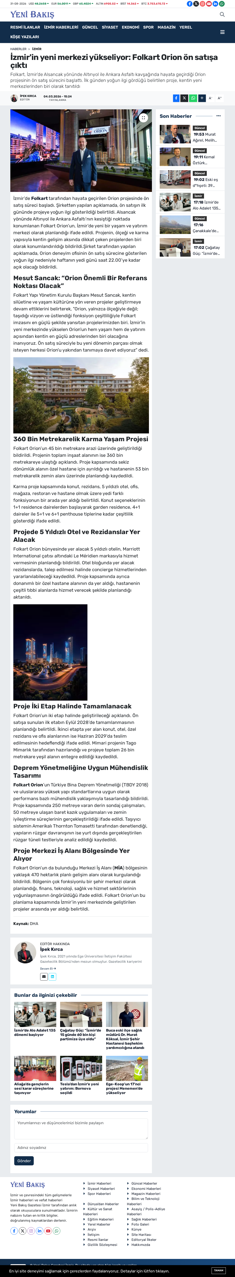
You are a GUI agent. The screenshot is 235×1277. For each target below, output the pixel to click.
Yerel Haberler (99, 1224)
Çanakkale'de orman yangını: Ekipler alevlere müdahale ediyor (206, 228)
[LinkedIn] (39, 1231)
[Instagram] (31, 1231)
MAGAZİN (167, 27)
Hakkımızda (140, 1245)
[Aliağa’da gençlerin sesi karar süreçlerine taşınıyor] (35, 1068)
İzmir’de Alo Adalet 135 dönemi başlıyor (35, 1032)
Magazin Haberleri (145, 1194)
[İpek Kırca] (25, 952)
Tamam (218, 1270)
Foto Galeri (140, 1224)
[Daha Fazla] (202, 98)
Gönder (24, 1161)
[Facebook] (14, 1231)
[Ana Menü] (222, 32)
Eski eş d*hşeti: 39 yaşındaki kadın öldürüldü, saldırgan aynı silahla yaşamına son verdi (206, 182)
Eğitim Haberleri (101, 1219)
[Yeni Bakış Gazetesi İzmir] (32, 14)
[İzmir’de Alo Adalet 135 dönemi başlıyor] (35, 1014)
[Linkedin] (52, 977)
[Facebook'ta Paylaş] (176, 98)
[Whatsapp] (56, 1231)
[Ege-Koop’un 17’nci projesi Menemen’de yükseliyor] (127, 1068)
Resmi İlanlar (98, 1240)
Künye (136, 1229)
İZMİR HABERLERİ (61, 27)
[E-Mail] (44, 977)
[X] (22, 1231)
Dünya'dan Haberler (103, 1204)
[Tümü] (218, 116)
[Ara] (222, 15)
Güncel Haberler (144, 1183)
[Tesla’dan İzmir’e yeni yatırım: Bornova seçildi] (81, 1068)
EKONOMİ (130, 27)
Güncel (200, 128)
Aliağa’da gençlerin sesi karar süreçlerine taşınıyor (34, 1088)
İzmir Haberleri (99, 1183)
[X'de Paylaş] (184, 98)
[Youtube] (48, 1231)
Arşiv (92, 1229)
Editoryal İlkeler (144, 1240)
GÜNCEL (90, 27)
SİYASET (110, 27)
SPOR (148, 27)
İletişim (93, 1235)
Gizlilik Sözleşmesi (102, 1245)
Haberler (18, 49)
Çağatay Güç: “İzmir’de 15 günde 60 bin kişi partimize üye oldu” (80, 1034)
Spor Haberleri (99, 1194)
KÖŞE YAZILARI (24, 37)
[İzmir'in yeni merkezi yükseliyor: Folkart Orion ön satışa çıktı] (81, 150)
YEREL (185, 27)
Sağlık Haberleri (144, 1219)
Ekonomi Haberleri (146, 1189)
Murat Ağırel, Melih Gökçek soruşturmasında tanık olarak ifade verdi (208, 137)
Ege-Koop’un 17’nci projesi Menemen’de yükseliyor (124, 1088)
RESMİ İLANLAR (25, 27)
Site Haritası (141, 1235)
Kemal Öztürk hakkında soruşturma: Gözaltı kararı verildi (204, 160)
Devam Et (46, 968)
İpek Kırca (51, 949)
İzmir (37, 49)
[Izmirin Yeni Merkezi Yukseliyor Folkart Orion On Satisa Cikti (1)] (50, 652)
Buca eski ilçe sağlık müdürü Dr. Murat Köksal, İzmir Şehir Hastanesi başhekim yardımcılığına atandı (125, 1039)
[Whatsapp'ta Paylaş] (193, 98)
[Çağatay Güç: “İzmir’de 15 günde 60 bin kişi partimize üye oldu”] (81, 1014)
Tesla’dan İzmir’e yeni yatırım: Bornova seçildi (79, 1088)
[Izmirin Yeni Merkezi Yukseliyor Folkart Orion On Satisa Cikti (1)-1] (81, 394)
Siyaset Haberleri (101, 1189)
